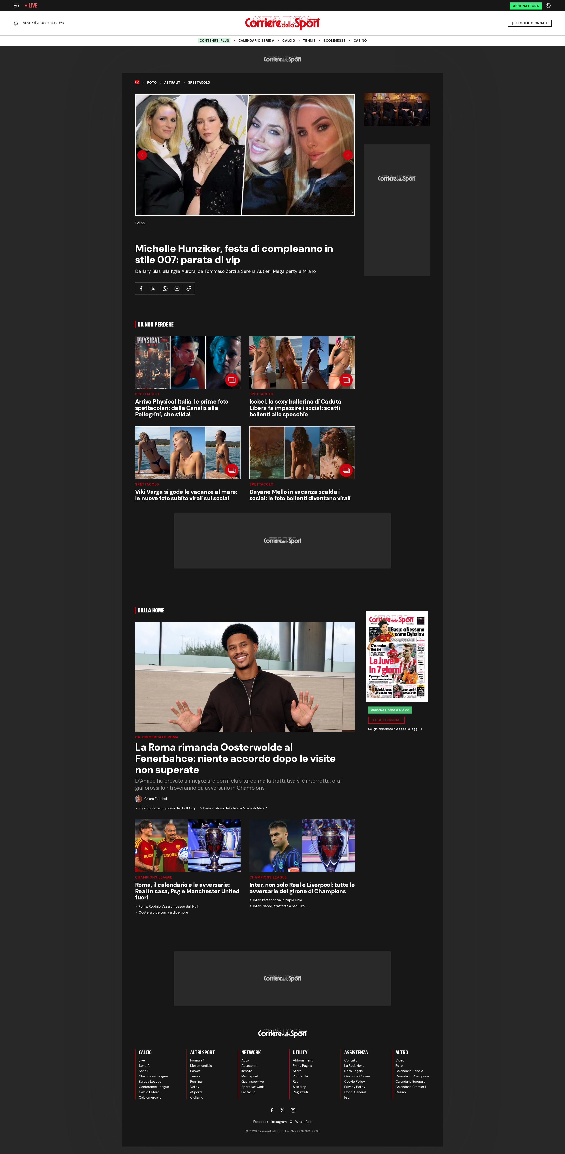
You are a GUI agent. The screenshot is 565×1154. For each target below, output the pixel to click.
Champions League (153, 877)
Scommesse (335, 41)
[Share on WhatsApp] (165, 288)
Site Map (299, 1087)
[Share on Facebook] (141, 288)
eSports (196, 1092)
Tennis (309, 41)
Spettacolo (199, 83)
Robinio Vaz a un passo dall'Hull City (167, 808)
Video (400, 1060)
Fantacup (248, 1092)
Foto (152, 83)
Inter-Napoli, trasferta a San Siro (279, 906)
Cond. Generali (355, 1092)
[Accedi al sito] (549, 5)
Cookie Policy (354, 1081)
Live (33, 5)
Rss (295, 1081)
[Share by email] (177, 288)
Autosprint (249, 1065)
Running (196, 1081)
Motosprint (249, 1076)
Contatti (351, 1060)
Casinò (360, 41)
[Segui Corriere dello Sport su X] (282, 1110)
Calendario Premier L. (412, 1087)
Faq (347, 1097)
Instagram (279, 1122)
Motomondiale (201, 1065)
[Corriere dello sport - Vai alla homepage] (282, 23)
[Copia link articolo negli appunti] (189, 288)
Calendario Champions (412, 1076)
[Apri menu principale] (16, 5)
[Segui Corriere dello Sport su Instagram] (293, 1110)
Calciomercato (150, 1097)
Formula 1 (197, 1060)
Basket (195, 1071)
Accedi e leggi (407, 729)
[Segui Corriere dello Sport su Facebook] (272, 1110)
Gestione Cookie (357, 1076)
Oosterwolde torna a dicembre (163, 912)
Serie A (144, 1065)
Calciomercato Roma (157, 737)
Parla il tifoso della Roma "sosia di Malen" (235, 808)
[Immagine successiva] (348, 155)
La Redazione (354, 1065)
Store (297, 1071)
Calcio (288, 41)
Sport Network (252, 1087)
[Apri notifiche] (16, 23)
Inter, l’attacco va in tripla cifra (277, 900)
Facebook (260, 1122)
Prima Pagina (302, 1065)
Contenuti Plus (214, 40)
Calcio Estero (149, 1092)
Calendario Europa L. (411, 1081)
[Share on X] (153, 288)
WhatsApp (303, 1122)
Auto (245, 1060)
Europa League (150, 1081)
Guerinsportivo (252, 1081)
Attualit (172, 83)
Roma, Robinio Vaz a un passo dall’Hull (168, 907)
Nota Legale (353, 1071)
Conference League (154, 1087)
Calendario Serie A (256, 41)
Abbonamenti (303, 1060)
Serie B (144, 1071)
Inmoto (246, 1071)
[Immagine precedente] (142, 155)
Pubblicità (300, 1076)
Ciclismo (196, 1097)
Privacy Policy (354, 1087)
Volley (194, 1087)
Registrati (300, 1092)
